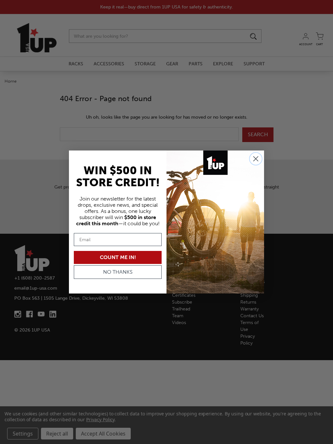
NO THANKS (118, 272)
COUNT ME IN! (118, 257)
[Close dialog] (255, 158)
